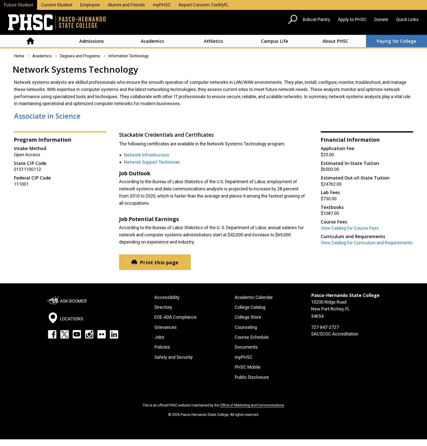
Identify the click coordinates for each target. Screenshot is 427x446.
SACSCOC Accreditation (334, 333)
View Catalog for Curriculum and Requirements (367, 242)
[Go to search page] (293, 20)
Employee (90, 4)
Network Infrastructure (146, 154)
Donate (381, 19)
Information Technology (128, 56)
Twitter (64, 334)
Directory (163, 307)
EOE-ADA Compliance (175, 317)
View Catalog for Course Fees (350, 228)
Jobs (159, 337)
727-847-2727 (325, 327)
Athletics (213, 41)
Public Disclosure (252, 377)
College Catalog (250, 307)
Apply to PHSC (352, 19)
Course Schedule (252, 337)
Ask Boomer (73, 300)
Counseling (246, 327)
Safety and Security (173, 357)
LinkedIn (114, 334)
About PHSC (335, 41)
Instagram (89, 334)
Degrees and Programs (80, 56)
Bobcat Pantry (316, 19)
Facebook (52, 334)
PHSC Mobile (247, 367)
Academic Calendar (254, 297)
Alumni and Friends (126, 4)
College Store (248, 317)
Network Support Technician (152, 162)
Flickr (101, 334)
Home (30, 41)
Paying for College (396, 41)
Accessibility (167, 297)
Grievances (165, 327)
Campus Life (274, 41)
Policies (162, 347)
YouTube (77, 334)
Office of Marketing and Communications (252, 405)
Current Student (56, 4)
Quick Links (407, 19)
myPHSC (162, 4)
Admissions (91, 41)
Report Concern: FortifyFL (204, 4)
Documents (246, 347)
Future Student (18, 4)
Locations (71, 318)
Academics (152, 41)
